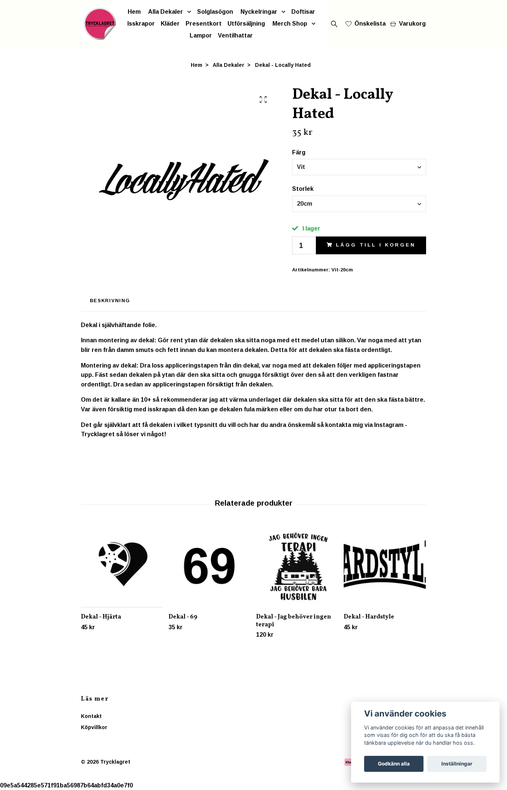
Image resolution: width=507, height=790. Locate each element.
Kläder (170, 23)
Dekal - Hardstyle (369, 617)
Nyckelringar (259, 12)
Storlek (303, 189)
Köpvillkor (94, 727)
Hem (134, 12)
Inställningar (456, 764)
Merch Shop (289, 23)
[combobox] (359, 167)
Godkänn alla (394, 764)
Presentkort (204, 23)
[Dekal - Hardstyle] (385, 566)
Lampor (201, 35)
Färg (298, 152)
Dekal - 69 (183, 617)
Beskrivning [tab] (110, 300)
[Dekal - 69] (210, 566)
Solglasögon (215, 12)
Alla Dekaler (165, 12)
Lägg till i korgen (375, 245)
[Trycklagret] (99, 23)
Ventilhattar (235, 35)
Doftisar (303, 12)
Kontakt (91, 716)
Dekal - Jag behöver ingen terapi (293, 621)
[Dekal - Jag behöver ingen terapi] (297, 566)
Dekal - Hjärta (101, 617)
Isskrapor (141, 23)
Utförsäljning (246, 23)
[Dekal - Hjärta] (122, 566)
